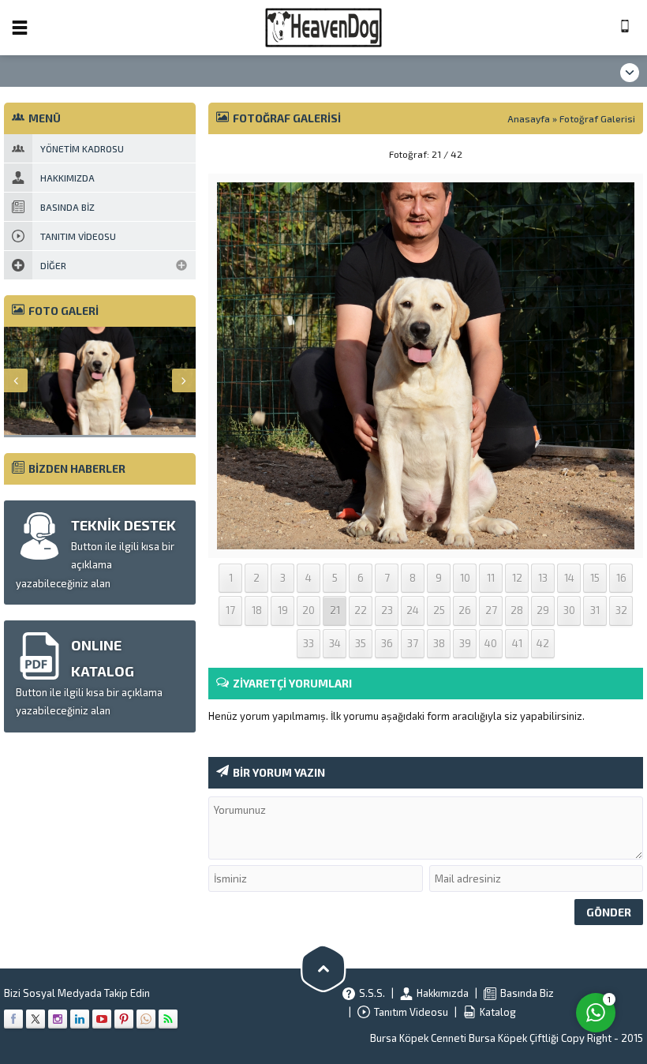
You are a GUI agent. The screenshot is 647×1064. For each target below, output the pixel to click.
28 (516, 610)
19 (283, 610)
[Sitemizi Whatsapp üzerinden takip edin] (146, 1019)
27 (491, 610)
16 (621, 577)
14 (569, 577)
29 (543, 610)
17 (230, 610)
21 (335, 610)
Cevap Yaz (497, 944)
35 (360, 643)
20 (308, 610)
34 (335, 643)
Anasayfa (528, 118)
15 (595, 577)
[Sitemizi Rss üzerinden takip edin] (168, 1019)
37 (412, 643)
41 (517, 643)
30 (569, 610)
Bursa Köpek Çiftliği (515, 1038)
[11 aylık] (425, 539)
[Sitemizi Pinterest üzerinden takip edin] (123, 1019)
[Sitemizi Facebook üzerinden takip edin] (13, 1019)
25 (439, 610)
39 (465, 643)
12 (517, 577)
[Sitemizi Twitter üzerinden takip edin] (35, 1019)
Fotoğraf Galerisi (597, 118)
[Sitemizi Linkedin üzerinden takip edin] (79, 1019)
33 (308, 643)
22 (360, 610)
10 (465, 577)
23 (387, 610)
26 (464, 610)
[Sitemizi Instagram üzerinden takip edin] (57, 1019)
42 (543, 643)
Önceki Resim (247, 154)
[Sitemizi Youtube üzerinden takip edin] (101, 1019)
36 (387, 643)
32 (621, 610)
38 (439, 643)
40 (490, 643)
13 (543, 577)
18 (257, 610)
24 (412, 610)
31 (595, 610)
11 (491, 577)
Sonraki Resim (603, 154)
